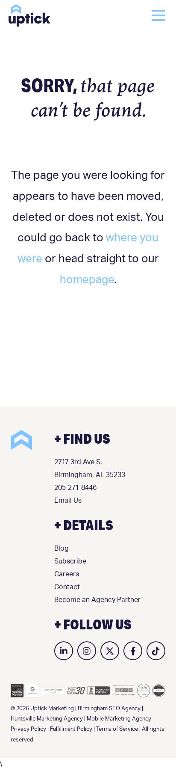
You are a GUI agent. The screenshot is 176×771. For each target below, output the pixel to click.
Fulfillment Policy (71, 729)
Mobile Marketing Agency (119, 719)
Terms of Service (117, 729)
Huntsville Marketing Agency (47, 719)
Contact (67, 587)
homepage (87, 279)
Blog (61, 548)
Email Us (68, 500)
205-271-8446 (75, 487)
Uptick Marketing (29, 15)
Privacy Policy (28, 729)
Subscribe (70, 561)
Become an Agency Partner (97, 599)
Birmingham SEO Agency (109, 709)
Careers (66, 574)
